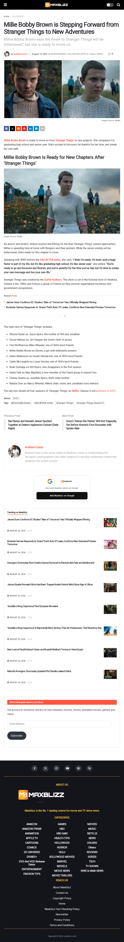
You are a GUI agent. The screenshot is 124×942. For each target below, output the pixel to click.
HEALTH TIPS (62, 838)
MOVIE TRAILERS (62, 875)
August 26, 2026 (17, 531)
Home (6, 16)
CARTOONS (31, 842)
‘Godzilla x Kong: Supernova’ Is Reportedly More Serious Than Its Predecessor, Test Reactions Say (54, 628)
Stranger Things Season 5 (90, 403)
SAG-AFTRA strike (50, 259)
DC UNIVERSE (32, 852)
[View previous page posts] (59, 316)
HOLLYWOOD (17, 16)
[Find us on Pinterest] (78, 768)
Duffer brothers (53, 279)
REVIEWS (92, 852)
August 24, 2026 (17, 661)
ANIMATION (32, 833)
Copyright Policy (62, 898)
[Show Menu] (5, 5)
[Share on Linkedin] (30, 128)
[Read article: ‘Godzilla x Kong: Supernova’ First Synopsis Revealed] (110, 609)
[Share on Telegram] (36, 128)
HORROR (62, 847)
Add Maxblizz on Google (62, 495)
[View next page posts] (64, 316)
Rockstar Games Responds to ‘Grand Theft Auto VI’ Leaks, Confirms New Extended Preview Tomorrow (60, 307)
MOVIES (92, 824)
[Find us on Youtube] (67, 768)
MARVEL (62, 861)
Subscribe (16, 735)
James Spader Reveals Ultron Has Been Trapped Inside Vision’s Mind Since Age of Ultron (50, 584)
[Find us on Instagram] (56, 768)
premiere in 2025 (105, 390)
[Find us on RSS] (89, 768)
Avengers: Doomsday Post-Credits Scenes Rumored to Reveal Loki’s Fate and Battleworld (50, 562)
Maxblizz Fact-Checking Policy (62, 909)
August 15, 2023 (39, 54)
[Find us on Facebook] (34, 768)
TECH (92, 861)
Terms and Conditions (62, 925)
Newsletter (62, 914)
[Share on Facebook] (6, 128)
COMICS (32, 847)
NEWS (92, 838)
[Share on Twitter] (12, 128)
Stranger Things (65, 140)
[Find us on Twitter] (45, 769)
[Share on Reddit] (18, 128)
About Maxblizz (62, 887)
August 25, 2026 (17, 596)
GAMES (62, 824)
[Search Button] (118, 5)
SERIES (100, 54)
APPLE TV (32, 838)
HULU (62, 852)
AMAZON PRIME (31, 828)
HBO (62, 828)
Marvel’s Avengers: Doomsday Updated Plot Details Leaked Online (39, 671)
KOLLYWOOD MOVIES (62, 856)
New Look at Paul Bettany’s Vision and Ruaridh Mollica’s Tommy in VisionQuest (45, 649)
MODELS (62, 866)
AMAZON (31, 824)
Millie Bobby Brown (15, 140)
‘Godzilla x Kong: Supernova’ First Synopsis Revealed (32, 606)
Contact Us (62, 892)
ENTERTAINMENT (59, 54)
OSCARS (92, 842)
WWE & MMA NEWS (92, 870)
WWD (16, 398)
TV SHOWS (92, 866)
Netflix (75, 390)
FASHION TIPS (31, 873)
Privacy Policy (62, 919)
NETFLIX (84, 54)
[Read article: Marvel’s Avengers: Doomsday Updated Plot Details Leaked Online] (110, 674)
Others (92, 54)
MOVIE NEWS (62, 870)
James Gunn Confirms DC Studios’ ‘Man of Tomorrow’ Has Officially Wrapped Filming (51, 302)
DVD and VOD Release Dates (32, 863)
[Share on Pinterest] (24, 128)
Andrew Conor (20, 54)
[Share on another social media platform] (42, 128)
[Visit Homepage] (56, 4)
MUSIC (92, 828)
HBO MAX (62, 833)
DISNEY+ (32, 856)
